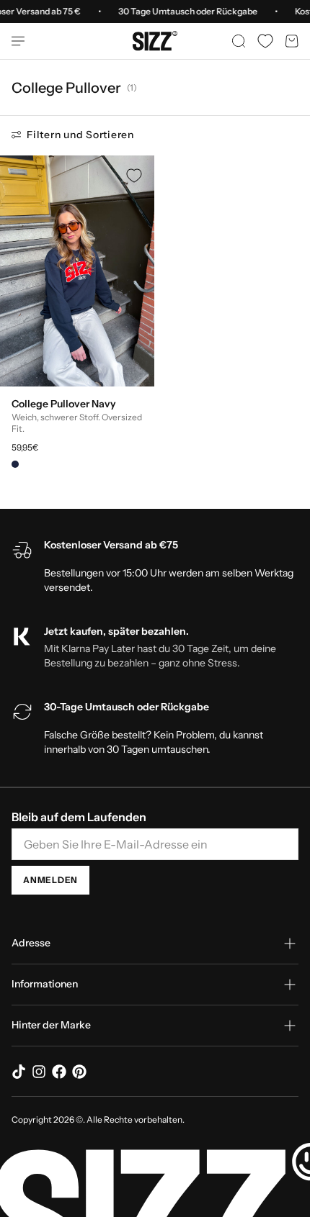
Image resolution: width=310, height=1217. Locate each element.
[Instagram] (39, 1071)
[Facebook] (59, 1071)
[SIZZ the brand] (155, 41)
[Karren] (291, 41)
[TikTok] (19, 1071)
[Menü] (24, 41)
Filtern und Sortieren (80, 134)
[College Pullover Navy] (77, 270)
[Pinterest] (79, 1071)
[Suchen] (238, 41)
